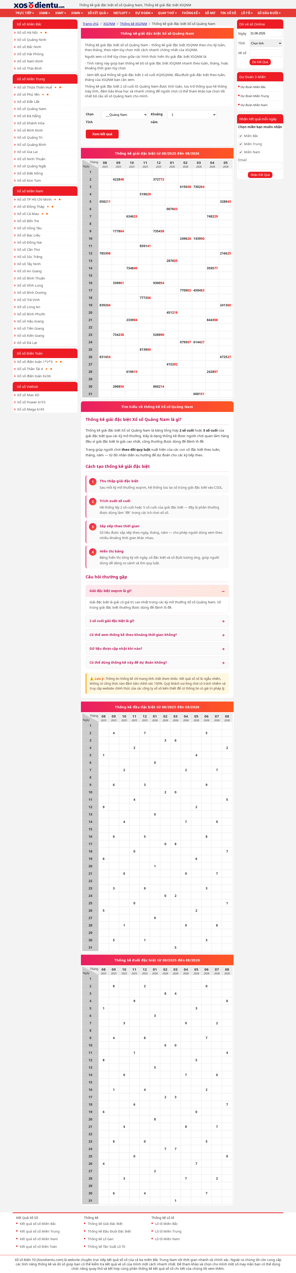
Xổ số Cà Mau (28, 213)
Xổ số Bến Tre (28, 220)
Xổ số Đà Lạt (27, 342)
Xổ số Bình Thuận (31, 278)
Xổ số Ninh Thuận (31, 158)
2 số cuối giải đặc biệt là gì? (111, 620)
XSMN (75, 13)
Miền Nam (252, 152)
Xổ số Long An (28, 306)
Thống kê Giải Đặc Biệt (105, 1223)
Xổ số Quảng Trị (30, 137)
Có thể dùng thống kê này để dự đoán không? (128, 662)
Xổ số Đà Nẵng (29, 115)
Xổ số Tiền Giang (30, 328)
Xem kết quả (102, 134)
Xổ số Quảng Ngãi (31, 166)
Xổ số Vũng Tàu (29, 228)
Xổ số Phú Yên (28, 94)
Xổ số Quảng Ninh (31, 39)
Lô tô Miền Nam (167, 1239)
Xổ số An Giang (29, 271)
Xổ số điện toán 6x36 (34, 376)
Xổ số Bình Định (30, 130)
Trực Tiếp (23, 13)
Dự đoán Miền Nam (254, 105)
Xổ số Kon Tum (29, 180)
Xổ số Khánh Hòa (30, 123)
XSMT (59, 13)
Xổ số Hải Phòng (30, 54)
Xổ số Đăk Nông (30, 173)
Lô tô (245, 13)
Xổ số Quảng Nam (31, 108)
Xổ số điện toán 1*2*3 (35, 361)
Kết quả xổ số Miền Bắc (38, 1223)
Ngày (242, 33)
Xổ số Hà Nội (27, 32)
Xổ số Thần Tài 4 (30, 368)
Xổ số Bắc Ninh (29, 46)
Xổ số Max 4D (28, 395)
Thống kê (190, 13)
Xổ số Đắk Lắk (28, 101)
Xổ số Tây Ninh (29, 263)
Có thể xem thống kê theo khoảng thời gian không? (133, 634)
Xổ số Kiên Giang (30, 335)
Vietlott (120, 13)
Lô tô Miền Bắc (166, 1223)
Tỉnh (241, 43)
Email (242, 160)
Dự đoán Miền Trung (254, 96)
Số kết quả (97, 13)
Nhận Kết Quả (260, 175)
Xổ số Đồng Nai (29, 242)
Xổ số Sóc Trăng (29, 256)
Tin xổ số (228, 13)
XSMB (43, 13)
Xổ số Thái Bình (29, 68)
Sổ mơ (210, 13)
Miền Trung (253, 144)
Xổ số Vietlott (27, 386)
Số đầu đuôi (268, 13)
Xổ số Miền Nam (30, 191)
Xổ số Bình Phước (31, 314)
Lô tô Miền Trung (168, 1231)
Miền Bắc (251, 136)
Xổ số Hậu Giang (30, 321)
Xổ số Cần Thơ (28, 249)
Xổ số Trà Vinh (28, 299)
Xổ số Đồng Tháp (30, 206)
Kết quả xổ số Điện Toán (38, 1246)
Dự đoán (143, 13)
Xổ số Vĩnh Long (30, 285)
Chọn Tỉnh (90, 118)
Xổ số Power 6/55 (31, 402)
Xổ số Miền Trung (31, 79)
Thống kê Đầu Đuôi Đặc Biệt (109, 1231)
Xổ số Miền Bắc (29, 24)
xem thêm (216, 1268)
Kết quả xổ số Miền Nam (39, 1239)
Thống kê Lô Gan (101, 1239)
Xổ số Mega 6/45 (30, 409)
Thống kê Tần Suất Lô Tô (106, 1246)
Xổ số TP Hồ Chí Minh (34, 199)
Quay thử (166, 13)
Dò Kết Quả (260, 62)
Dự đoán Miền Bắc (253, 87)
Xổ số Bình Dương (31, 292)
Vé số (242, 53)
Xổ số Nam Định (30, 61)
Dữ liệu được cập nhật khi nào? (115, 648)
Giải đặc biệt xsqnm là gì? (110, 590)
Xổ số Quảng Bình (31, 144)
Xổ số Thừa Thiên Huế (34, 87)
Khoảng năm (157, 118)
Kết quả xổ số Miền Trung (40, 1231)
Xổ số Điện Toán (30, 353)
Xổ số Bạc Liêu (28, 235)
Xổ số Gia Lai (27, 151)
